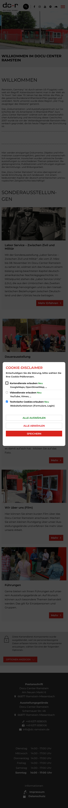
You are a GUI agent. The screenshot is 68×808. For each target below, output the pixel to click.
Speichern (34, 433)
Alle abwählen (34, 425)
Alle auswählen (34, 417)
